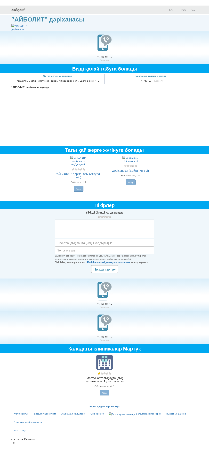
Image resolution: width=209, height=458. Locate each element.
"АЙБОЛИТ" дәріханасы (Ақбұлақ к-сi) (78, 175)
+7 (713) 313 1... (104, 58)
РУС (183, 9)
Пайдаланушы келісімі (44, 413)
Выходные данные (176, 413)
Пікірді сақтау (104, 269)
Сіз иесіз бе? (97, 413)
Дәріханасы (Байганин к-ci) (130, 170)
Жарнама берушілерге (73, 413)
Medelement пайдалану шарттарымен (108, 262)
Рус (24, 430)
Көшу (78, 188)
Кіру (193, 9)
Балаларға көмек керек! (148, 413)
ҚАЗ (171, 9)
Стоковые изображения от (28, 422)
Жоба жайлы (21, 413)
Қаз (15, 430)
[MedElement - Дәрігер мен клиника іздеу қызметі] (18, 10)
